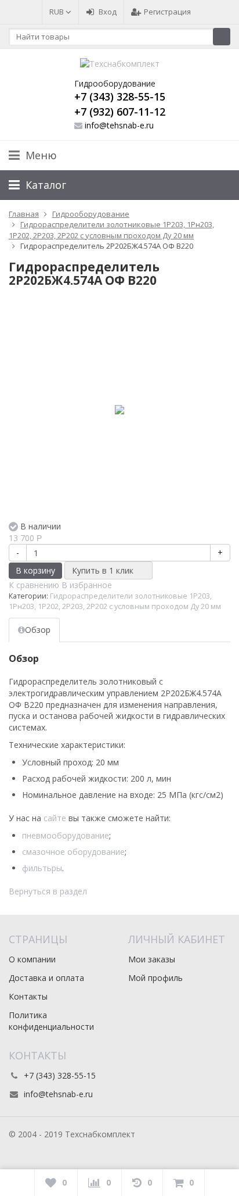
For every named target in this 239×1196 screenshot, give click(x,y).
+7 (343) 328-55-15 (119, 96)
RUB (57, 11)
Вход (108, 11)
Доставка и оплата (46, 977)
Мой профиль (155, 977)
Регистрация (167, 11)
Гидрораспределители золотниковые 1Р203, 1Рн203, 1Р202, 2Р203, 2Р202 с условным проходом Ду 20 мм (115, 601)
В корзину (35, 570)
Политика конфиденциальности (51, 1020)
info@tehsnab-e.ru (119, 125)
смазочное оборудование (73, 851)
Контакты (28, 996)
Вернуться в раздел (48, 891)
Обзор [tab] (37, 629)
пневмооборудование (65, 835)
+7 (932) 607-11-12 (119, 112)
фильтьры (42, 867)
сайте (55, 817)
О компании (32, 959)
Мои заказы (151, 959)
